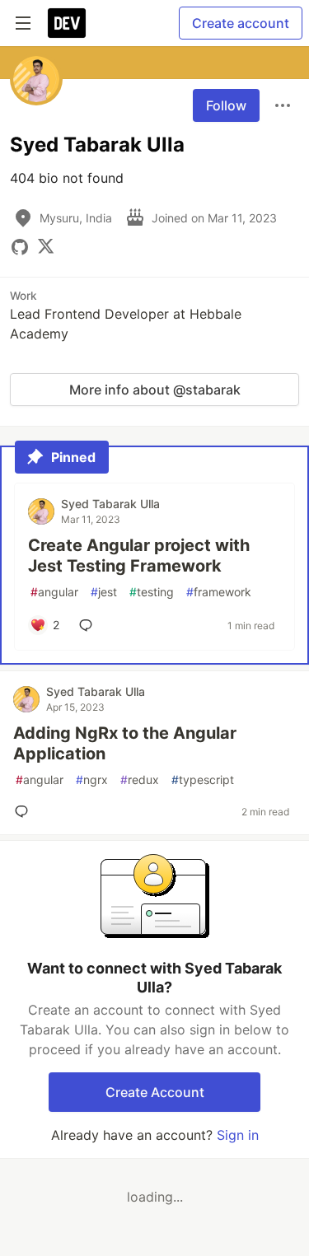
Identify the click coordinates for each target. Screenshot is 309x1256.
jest (104, 592)
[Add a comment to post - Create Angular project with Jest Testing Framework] (89, 625)
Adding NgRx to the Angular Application (124, 743)
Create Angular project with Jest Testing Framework (139, 555)
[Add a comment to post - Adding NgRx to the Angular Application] (24, 811)
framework (218, 592)
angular (54, 592)
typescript (202, 780)
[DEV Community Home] (66, 23)
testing (151, 592)
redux (139, 780)
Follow (226, 105)
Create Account (154, 1092)
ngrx (92, 780)
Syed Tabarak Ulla (110, 504)
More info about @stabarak (155, 389)
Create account (240, 23)
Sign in (238, 1135)
